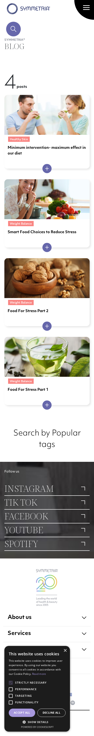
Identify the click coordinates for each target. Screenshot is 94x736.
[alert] (37, 689)
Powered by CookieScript (37, 727)
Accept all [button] (22, 713)
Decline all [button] (51, 713)
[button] (37, 722)
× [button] (65, 650)
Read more (39, 674)
